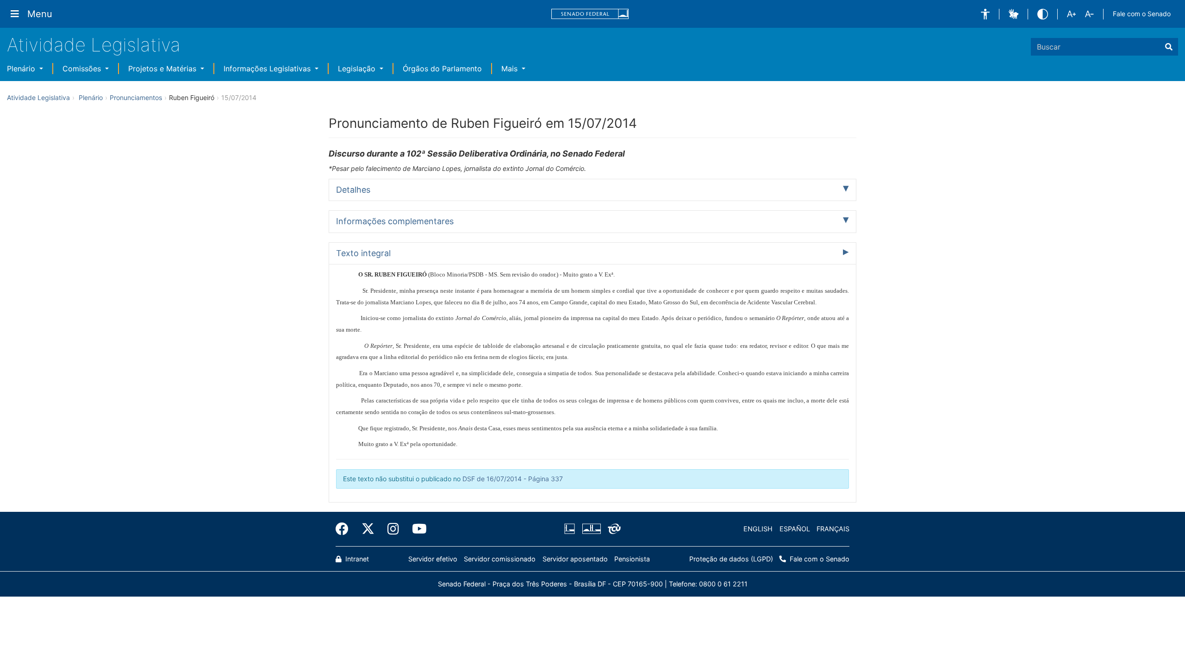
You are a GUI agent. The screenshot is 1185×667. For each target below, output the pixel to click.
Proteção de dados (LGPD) (731, 559)
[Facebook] (345, 529)
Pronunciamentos (136, 97)
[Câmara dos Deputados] (571, 529)
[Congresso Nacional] (591, 529)
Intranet (356, 559)
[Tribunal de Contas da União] (613, 529)
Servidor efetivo (432, 559)
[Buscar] (1169, 46)
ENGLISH (758, 529)
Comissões (82, 68)
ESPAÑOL (795, 529)
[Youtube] (416, 529)
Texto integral (363, 253)
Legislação (358, 68)
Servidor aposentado (575, 559)
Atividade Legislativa (94, 44)
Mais (510, 68)
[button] (985, 14)
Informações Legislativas (268, 68)
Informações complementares (395, 221)
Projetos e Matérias (163, 68)
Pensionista (632, 559)
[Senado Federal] (590, 14)
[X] (368, 529)
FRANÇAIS (833, 529)
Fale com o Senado (1142, 14)
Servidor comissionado (500, 559)
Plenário (22, 68)
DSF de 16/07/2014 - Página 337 (512, 479)
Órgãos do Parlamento (442, 68)
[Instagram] (393, 529)
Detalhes (353, 190)
